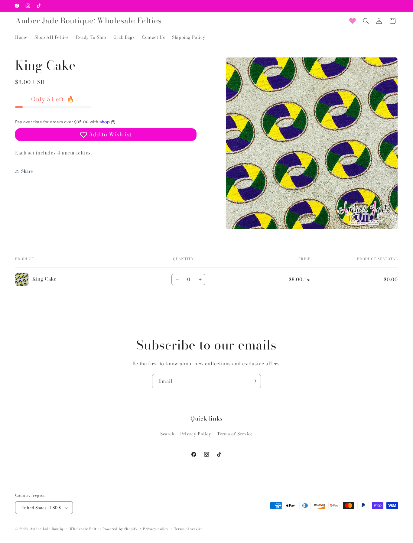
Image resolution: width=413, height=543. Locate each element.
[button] (365, 21)
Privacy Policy (195, 433)
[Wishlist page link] (352, 21)
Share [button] (27, 170)
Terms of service (188, 528)
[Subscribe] (254, 381)
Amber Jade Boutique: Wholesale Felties (66, 529)
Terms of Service (235, 433)
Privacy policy (155, 528)
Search (167, 433)
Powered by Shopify (120, 529)
